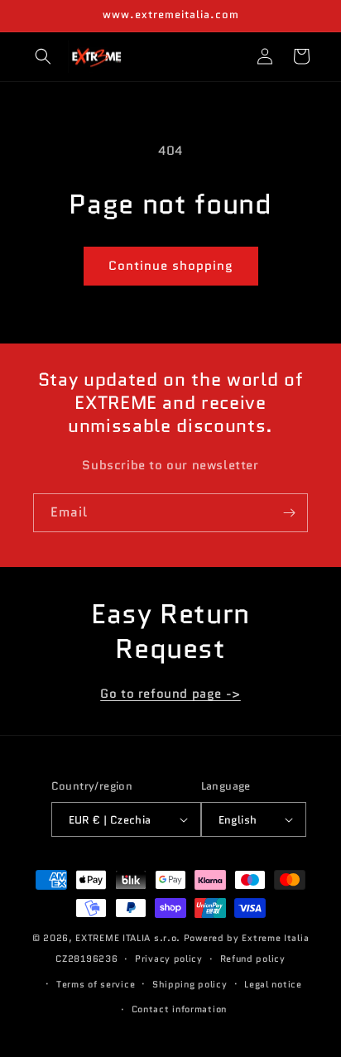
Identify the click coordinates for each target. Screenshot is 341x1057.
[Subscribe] (289, 512)
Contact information (179, 1009)
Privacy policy (169, 958)
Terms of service (95, 984)
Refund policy (253, 958)
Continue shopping (170, 266)
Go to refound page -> (170, 694)
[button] (43, 56)
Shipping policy (190, 984)
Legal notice (272, 984)
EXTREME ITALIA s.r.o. (127, 937)
